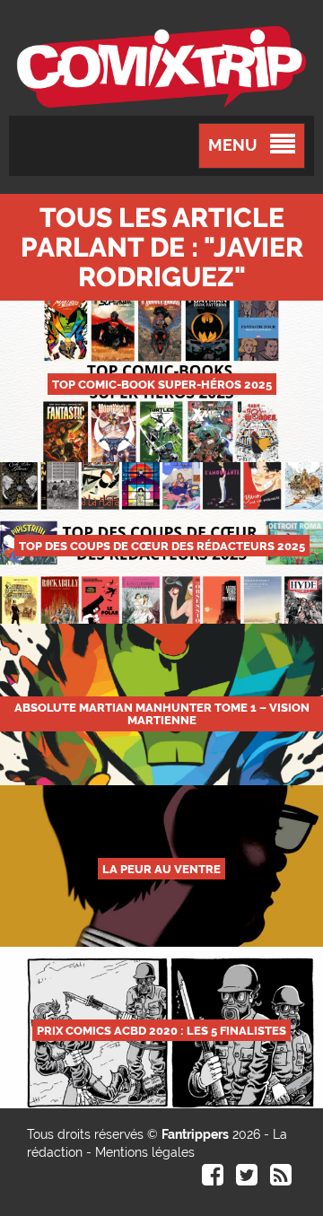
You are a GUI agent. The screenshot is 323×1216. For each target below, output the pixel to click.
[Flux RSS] (281, 1179)
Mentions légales (145, 1152)
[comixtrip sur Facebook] (212, 1179)
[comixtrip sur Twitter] (247, 1179)
